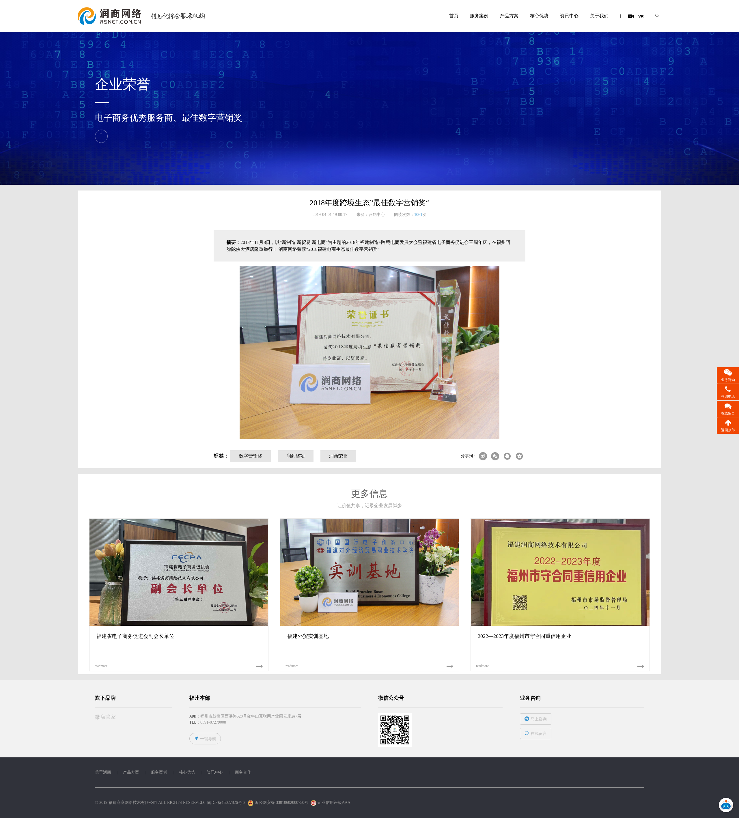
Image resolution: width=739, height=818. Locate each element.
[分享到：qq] (507, 456)
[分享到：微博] (483, 456)
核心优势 (539, 15)
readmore (101, 666)
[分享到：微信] (495, 456)
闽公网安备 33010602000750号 (280, 802)
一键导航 (208, 739)
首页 (453, 15)
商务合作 (243, 772)
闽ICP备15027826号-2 (226, 802)
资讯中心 (569, 15)
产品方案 (509, 15)
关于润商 (103, 772)
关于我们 (599, 15)
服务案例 (479, 15)
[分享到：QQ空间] (519, 456)
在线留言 (539, 733)
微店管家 (105, 717)
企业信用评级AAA (333, 802)
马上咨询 (539, 719)
